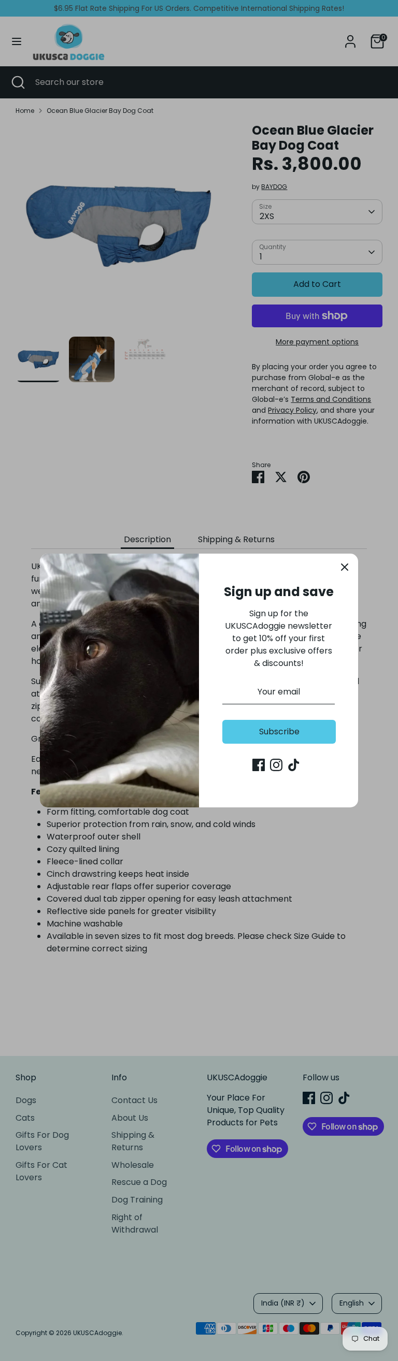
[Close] (344, 567)
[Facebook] (258, 765)
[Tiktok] (294, 765)
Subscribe (279, 731)
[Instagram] (276, 765)
